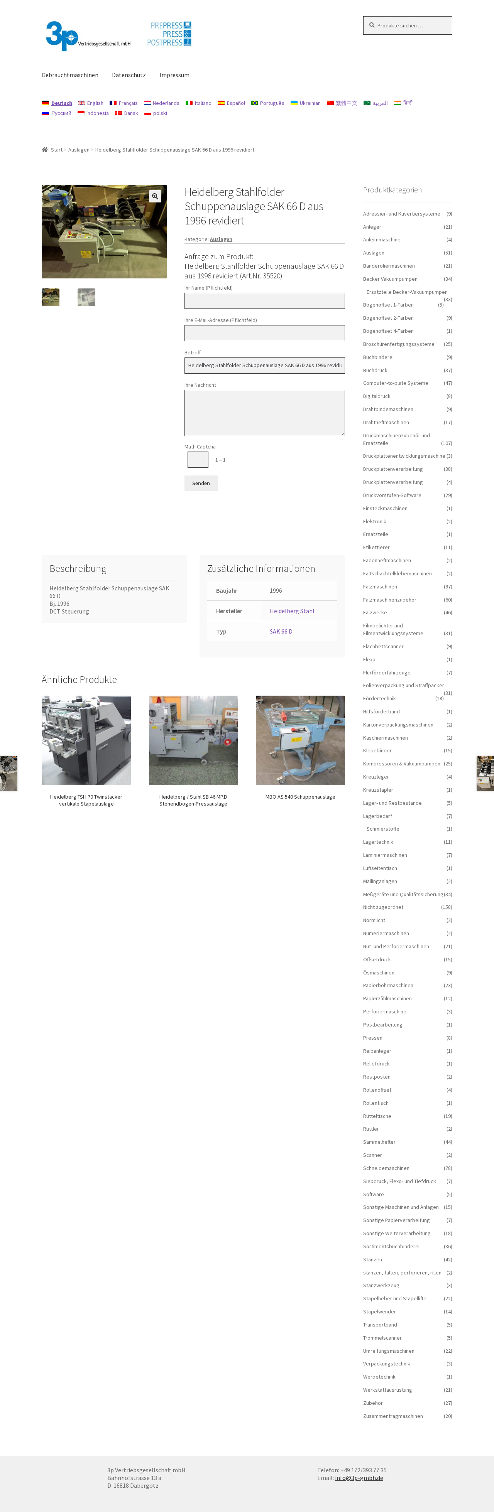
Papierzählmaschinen (387, 998)
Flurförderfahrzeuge (387, 672)
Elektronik (374, 521)
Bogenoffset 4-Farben (388, 330)
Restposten (377, 1076)
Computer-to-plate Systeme (395, 382)
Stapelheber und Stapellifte (394, 1298)
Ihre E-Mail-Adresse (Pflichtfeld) (220, 320)
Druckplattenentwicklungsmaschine (404, 455)
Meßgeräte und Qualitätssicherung (403, 894)
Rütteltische (377, 1116)
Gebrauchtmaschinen (70, 75)
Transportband (380, 1324)
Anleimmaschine (382, 239)
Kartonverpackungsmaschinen (398, 724)
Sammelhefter (379, 1141)
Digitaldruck (377, 396)
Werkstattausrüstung (387, 1389)
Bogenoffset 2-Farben (388, 317)
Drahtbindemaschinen (388, 409)
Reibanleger (377, 1050)
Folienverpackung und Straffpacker (403, 685)
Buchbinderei (378, 357)
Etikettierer (376, 547)
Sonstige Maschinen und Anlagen (401, 1207)
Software (373, 1194)
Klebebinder (377, 750)
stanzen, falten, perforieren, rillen (402, 1272)
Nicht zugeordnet (383, 906)
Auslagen (79, 149)
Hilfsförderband (381, 711)
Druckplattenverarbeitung (393, 468)
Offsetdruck (377, 959)
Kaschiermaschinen (385, 737)
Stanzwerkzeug (381, 1285)
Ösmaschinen (378, 972)
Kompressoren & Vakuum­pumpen (401, 763)
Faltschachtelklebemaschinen (397, 573)
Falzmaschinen (380, 586)
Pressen (372, 1037)
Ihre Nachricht (200, 384)
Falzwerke (375, 612)
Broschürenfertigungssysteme (399, 343)
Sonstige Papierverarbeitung (396, 1220)
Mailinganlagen (380, 881)
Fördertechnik (379, 698)
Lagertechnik (378, 841)
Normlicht (374, 920)
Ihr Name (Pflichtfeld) (208, 287)
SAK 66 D (281, 631)
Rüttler (371, 1128)
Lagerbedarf (377, 815)
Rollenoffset (377, 1089)
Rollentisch (376, 1102)
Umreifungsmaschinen (388, 1350)
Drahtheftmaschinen (386, 422)
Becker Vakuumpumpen (390, 278)
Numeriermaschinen (386, 933)
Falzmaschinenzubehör (389, 599)
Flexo (369, 659)
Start (57, 149)
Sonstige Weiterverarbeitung (397, 1233)
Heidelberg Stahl (292, 611)
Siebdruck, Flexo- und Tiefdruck (399, 1181)
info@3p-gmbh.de (359, 1478)
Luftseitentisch (380, 868)
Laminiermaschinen (385, 854)
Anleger (372, 226)
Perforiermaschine (384, 1011)
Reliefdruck (376, 1063)
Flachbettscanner (383, 646)
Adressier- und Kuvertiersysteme (401, 213)
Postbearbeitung (383, 1024)
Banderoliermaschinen (389, 265)
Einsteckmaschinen (385, 508)
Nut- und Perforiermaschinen (396, 946)
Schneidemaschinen (386, 1168)
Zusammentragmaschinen (393, 1416)
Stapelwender (379, 1311)
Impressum (174, 75)
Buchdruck (375, 370)
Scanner (372, 1154)
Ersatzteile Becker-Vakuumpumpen (407, 291)
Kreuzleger (376, 776)
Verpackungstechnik (386, 1363)
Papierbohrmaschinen (388, 985)
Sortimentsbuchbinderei (391, 1246)
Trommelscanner (382, 1337)
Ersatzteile (375, 534)
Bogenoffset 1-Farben (388, 304)
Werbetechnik (379, 1376)
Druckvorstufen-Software (392, 495)
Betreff (192, 352)
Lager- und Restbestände (392, 802)
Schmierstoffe (383, 828)
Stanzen (372, 1259)
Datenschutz (129, 75)
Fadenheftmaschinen (387, 560)
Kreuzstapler (378, 789)
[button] (155, 196)
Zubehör (373, 1402)
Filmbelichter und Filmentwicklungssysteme (393, 629)
